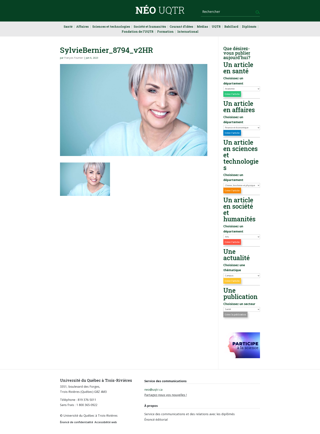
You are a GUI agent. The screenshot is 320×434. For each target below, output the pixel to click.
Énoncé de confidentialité (76, 422)
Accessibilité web (105, 422)
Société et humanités (150, 26)
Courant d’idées (181, 26)
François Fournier (73, 57)
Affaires (82, 26)
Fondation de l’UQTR (138, 32)
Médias (202, 26)
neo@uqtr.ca (153, 390)
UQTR (216, 26)
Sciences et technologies (111, 26)
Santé (68, 26)
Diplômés (249, 26)
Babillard (231, 26)
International (187, 32)
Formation (165, 32)
